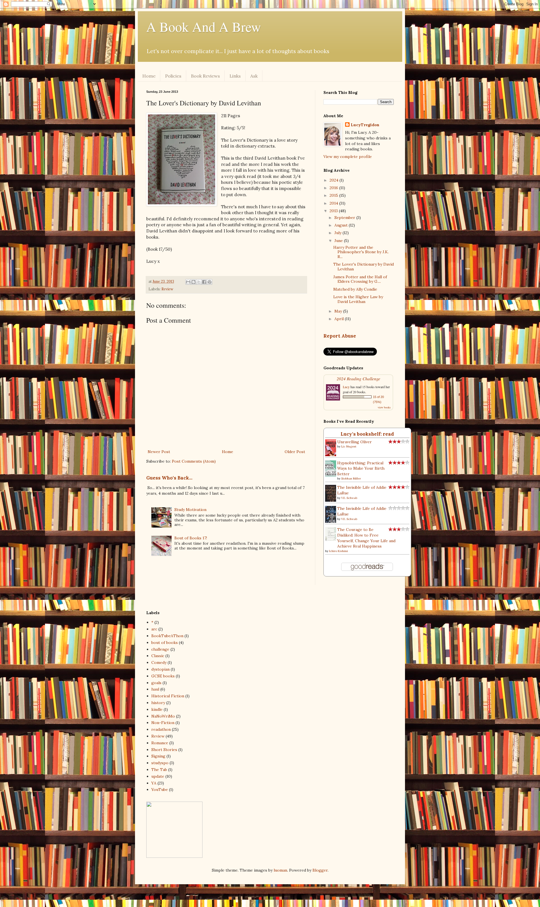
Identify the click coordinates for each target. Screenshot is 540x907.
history (158, 702)
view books (384, 407)
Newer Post (159, 451)
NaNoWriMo (163, 716)
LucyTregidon (365, 124)
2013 (334, 210)
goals (156, 682)
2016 (334, 187)
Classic (157, 655)
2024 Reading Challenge (358, 378)
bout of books (164, 642)
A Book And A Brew (203, 26)
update (157, 776)
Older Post (295, 451)
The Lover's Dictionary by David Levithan (363, 267)
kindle (157, 709)
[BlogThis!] (193, 282)
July (338, 232)
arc (154, 629)
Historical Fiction (167, 695)
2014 (334, 203)
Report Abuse (339, 336)
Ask (254, 76)
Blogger (320, 870)
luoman (280, 870)
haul (155, 689)
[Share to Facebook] (204, 282)
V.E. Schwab (349, 498)
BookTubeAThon (167, 635)
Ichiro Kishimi (338, 551)
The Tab (159, 769)
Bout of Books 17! (190, 537)
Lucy (346, 386)
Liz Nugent (348, 446)
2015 (334, 195)
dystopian (160, 669)
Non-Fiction (162, 722)
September (345, 217)
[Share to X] (199, 282)
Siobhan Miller (351, 478)
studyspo (159, 762)
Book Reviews (205, 76)
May (338, 311)
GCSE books (163, 675)
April (339, 318)
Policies (173, 76)
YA (153, 783)
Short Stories (164, 749)
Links (235, 76)
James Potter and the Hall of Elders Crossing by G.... (360, 279)
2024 (334, 180)
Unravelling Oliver (354, 441)
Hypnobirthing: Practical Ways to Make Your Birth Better (360, 468)
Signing (158, 756)
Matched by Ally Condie (355, 289)
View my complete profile (347, 156)
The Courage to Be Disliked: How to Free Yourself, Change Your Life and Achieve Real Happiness (366, 538)
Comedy (158, 662)
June (339, 240)
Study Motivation (190, 509)
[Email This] (188, 282)
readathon (161, 729)
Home (149, 76)
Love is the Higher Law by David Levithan (358, 299)
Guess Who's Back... (169, 478)
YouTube (159, 789)
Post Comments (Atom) (194, 461)
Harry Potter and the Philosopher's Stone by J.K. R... (361, 252)
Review (167, 289)
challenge (160, 649)
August (341, 225)
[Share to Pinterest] (209, 282)
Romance (159, 742)
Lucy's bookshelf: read (367, 434)
